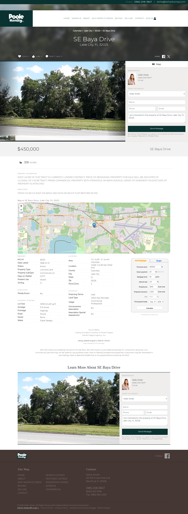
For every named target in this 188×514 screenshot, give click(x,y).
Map (158, 64)
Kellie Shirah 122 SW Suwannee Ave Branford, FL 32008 (98, 477)
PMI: (146, 297)
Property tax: (143, 287)
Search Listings (55, 475)
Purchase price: (142, 267)
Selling (129, 18)
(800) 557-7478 (94, 491)
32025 (97, 31)
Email (140, 80)
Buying (119, 18)
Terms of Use (47, 508)
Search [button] (76, 18)
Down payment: (142, 272)
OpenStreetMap (159, 252)
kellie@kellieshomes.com (171, 2)
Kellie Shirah (143, 75)
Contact (139, 18)
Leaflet (150, 252)
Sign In (150, 18)
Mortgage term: (142, 277)
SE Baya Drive (109, 31)
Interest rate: (143, 282)
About (86, 18)
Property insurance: (141, 292)
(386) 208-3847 (143, 2)
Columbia (77, 31)
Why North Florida (102, 18)
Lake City (88, 31)
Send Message (156, 128)
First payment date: (141, 302)
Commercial (53, 489)
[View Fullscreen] (21, 215)
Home (67, 18)
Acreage (51, 486)
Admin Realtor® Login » (28, 508)
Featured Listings (56, 478)
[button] (9, 101)
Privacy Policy (153, 136)
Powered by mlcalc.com (149, 315)
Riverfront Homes (57, 482)
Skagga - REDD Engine (99, 508)
